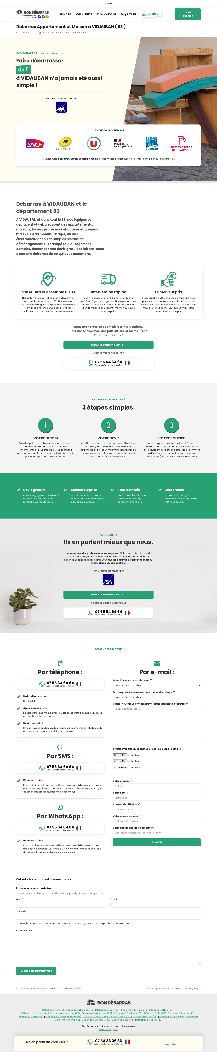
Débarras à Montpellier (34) (97, 1013)
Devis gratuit (188, 14)
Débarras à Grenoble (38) (96, 1019)
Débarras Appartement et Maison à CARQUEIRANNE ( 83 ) (48, 988)
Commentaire (25, 930)
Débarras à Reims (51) (31, 1016)
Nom (19, 899)
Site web (21, 911)
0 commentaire (78, 32)
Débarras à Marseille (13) (81, 1009)
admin (46, 32)
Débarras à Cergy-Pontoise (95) (63, 1016)
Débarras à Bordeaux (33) (128, 1013)
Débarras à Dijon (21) (123, 1019)
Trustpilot (108, 3)
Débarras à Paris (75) (54, 1009)
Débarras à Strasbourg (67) (65, 1013)
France (59, 32)
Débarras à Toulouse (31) (135, 1009)
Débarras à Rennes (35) (181, 1013)
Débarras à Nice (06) (162, 1009)
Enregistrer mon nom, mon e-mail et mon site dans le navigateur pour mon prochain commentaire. (74, 923)
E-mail (114, 899)
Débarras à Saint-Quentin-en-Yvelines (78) (107, 1016)
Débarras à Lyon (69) (107, 1009)
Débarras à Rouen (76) (145, 1016)
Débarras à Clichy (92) (171, 1016)
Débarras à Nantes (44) (34, 1013)
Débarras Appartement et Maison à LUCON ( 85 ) (171, 988)
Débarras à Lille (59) (155, 1013)
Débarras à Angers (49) (149, 1019)
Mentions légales (108, 1029)
